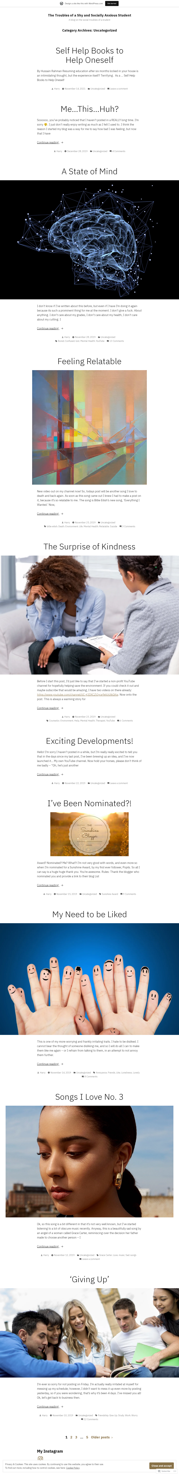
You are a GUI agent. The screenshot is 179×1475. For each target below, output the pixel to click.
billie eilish (52, 526)
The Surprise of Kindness (89, 546)
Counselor (54, 720)
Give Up (113, 1415)
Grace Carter (105, 1255)
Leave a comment (119, 89)
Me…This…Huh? (90, 108)
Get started (111, 3)
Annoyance (101, 1072)
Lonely (136, 1072)
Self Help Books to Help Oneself (89, 55)
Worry (134, 1415)
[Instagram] (40, 1459)
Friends (111, 1072)
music (122, 1255)
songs (133, 1255)
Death (61, 526)
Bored (61, 341)
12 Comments (91, 1419)
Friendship (103, 1415)
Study (121, 1415)
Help (76, 720)
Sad (127, 1255)
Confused (70, 341)
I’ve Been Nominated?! (89, 803)
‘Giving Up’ (89, 1279)
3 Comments (128, 526)
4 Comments (118, 151)
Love (115, 1255)
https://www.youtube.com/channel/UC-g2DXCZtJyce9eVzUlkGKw (77, 694)
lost (77, 341)
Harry (57, 88)
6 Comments (126, 721)
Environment (71, 526)
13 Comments (116, 341)
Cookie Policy (73, 1467)
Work (127, 1415)
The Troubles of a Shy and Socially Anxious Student (89, 15)
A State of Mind (90, 171)
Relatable (104, 526)
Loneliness (126, 1072)
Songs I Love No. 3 (89, 1096)
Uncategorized (97, 88)
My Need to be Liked (89, 914)
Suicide (113, 526)
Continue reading (48, 142)
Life (81, 526)
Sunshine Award (110, 894)
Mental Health (87, 341)
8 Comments (90, 1076)
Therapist (100, 720)
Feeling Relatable (89, 361)
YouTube (100, 341)
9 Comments (129, 894)
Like (118, 1072)
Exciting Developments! (89, 740)
